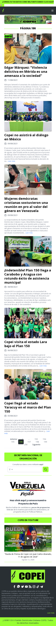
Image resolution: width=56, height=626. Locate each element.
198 (37, 441)
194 (44, 439)
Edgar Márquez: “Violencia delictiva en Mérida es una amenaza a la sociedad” (25, 71)
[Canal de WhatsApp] (18, 586)
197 (29, 441)
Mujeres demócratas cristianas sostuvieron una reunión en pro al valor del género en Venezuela (26, 204)
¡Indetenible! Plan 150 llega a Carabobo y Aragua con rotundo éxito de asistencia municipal (27, 276)
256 (25, 444)
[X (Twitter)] (22, 586)
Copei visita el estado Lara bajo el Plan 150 (25, 344)
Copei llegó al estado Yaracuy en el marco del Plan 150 (27, 407)
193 (36, 439)
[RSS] (30, 586)
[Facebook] (14, 586)
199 (45, 441)
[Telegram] (41, 586)
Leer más (11, 161)
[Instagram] (34, 586)
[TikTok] (37, 586)
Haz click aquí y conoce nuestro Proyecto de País (28, 502)
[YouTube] (26, 586)
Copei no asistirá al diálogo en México (26, 137)
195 (12, 441)
